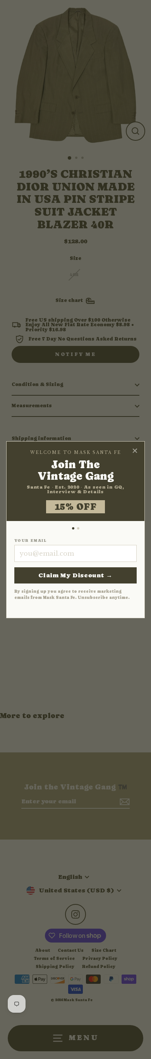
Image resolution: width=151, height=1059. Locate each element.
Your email (30, 541)
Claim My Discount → (75, 575)
